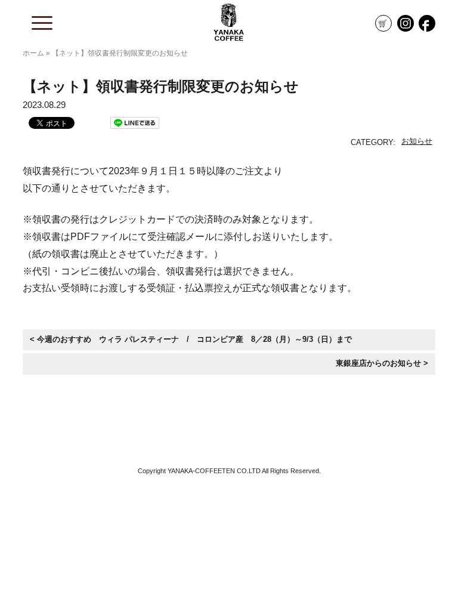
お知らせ (416, 141)
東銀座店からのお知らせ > (382, 363)
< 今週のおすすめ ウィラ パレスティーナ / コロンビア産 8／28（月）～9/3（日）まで (191, 339)
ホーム (33, 53)
